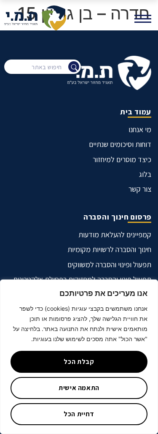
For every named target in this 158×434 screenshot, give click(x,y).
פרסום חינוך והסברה (117, 217)
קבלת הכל (79, 361)
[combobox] (42, 67)
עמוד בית (135, 112)
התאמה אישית (79, 387)
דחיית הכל (79, 414)
